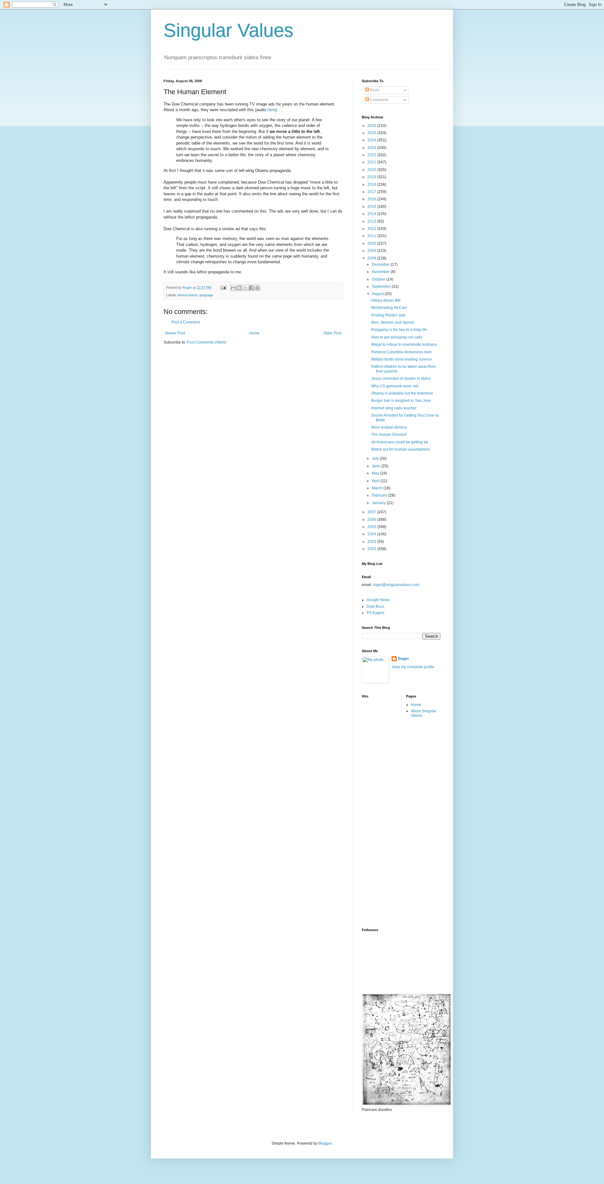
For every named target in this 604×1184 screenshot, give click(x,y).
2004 (372, 534)
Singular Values (229, 30)
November (381, 272)
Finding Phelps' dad (388, 315)
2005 (372, 527)
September (382, 286)
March (377, 488)
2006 (372, 519)
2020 (372, 170)
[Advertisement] (387, 822)
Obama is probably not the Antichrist (402, 393)
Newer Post (175, 333)
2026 (372, 125)
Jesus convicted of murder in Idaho (401, 378)
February (380, 495)
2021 (372, 162)
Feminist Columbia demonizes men (401, 352)
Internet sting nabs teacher (394, 408)
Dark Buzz (375, 606)
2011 (372, 236)
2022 (372, 155)
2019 (372, 177)
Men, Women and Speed (392, 322)
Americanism (188, 295)
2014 (372, 214)
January (379, 503)
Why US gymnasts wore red (394, 386)
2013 (372, 221)
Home (254, 333)
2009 (372, 250)
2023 (372, 147)
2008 (372, 258)
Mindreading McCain (389, 307)
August (378, 294)
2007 (372, 512)
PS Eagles (375, 613)
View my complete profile (413, 667)
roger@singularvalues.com (396, 585)
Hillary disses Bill (385, 300)
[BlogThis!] (239, 288)
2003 (372, 541)
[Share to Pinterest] (257, 288)
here (271, 109)
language (206, 295)
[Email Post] (223, 287)
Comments (379, 100)
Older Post (332, 333)
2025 (372, 133)
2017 (372, 192)
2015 (372, 206)
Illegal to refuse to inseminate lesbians (404, 344)
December (381, 264)
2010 (372, 243)
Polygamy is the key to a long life (399, 329)
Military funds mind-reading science (401, 359)
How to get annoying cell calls (396, 337)
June (376, 466)
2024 (372, 140)
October (379, 279)
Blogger (325, 1143)
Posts (374, 90)
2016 (372, 199)
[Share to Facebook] (251, 288)
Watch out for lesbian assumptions (400, 449)
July (376, 458)
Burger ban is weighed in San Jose (401, 400)
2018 (372, 184)
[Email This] (233, 288)
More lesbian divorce (389, 427)
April (376, 481)
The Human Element (388, 434)
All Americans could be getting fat (399, 442)
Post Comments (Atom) (206, 342)
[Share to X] (245, 288)
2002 (372, 549)
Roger (403, 659)
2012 (372, 228)
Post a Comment (185, 322)
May (376, 473)
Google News (378, 600)
